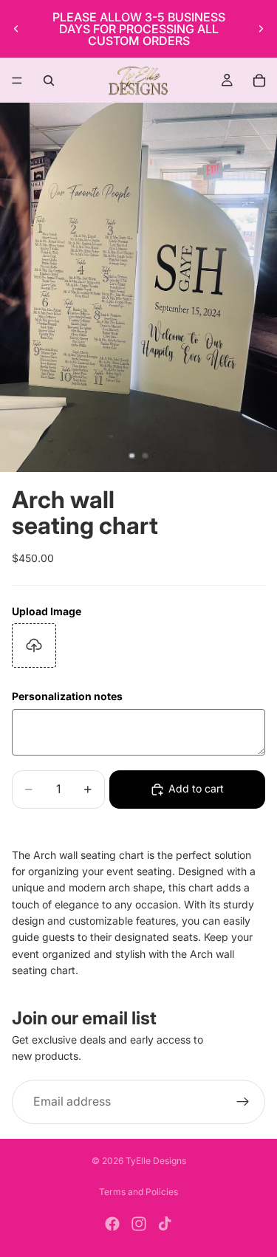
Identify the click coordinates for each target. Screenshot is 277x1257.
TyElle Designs (156, 1160)
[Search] (49, 80)
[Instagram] (139, 1224)
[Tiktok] (165, 1224)
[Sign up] (243, 1101)
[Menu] (17, 80)
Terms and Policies (138, 1191)
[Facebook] (112, 1224)
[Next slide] (260, 29)
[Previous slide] (16, 29)
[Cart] (259, 80)
